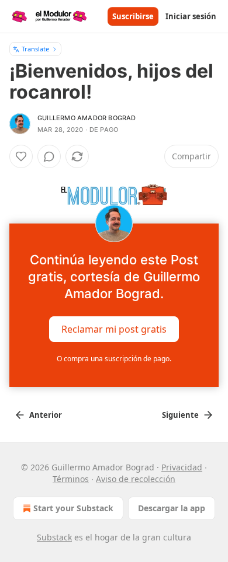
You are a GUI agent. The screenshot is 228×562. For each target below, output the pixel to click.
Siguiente (180, 415)
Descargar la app (171, 508)
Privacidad (181, 467)
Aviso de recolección (135, 478)
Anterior (45, 415)
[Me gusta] (21, 156)
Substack (54, 537)
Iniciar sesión (190, 16)
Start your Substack (73, 508)
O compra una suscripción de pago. (114, 359)
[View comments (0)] (49, 156)
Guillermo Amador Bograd (86, 118)
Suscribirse (133, 16)
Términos (71, 478)
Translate (35, 48)
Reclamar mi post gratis (114, 328)
